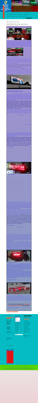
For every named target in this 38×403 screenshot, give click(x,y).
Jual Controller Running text (25, 14)
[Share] (3, 17)
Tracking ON (11, 363)
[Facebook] (3, 6)
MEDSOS (16, 16)
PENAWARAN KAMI (19, 14)
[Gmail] (3, 16)
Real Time (9, 363)
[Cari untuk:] (28, 315)
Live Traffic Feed (10, 350)
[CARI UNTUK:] (29, 18)
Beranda (7, 20)
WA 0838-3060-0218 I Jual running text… (10, 359)
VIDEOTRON (15, 14)
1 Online (16, 321)
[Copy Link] (3, 15)
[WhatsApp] (3, 9)
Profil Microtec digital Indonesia (22, 16)
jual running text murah (10, 25)
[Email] (3, 8)
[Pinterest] (3, 10)
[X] (3, 14)
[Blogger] (3, 12)
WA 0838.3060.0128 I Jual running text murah (17, 24)
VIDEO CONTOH (13, 16)
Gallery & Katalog (8, 16)
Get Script (8, 363)
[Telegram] (3, 13)
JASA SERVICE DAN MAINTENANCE (10, 14)
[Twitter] (3, 7)
